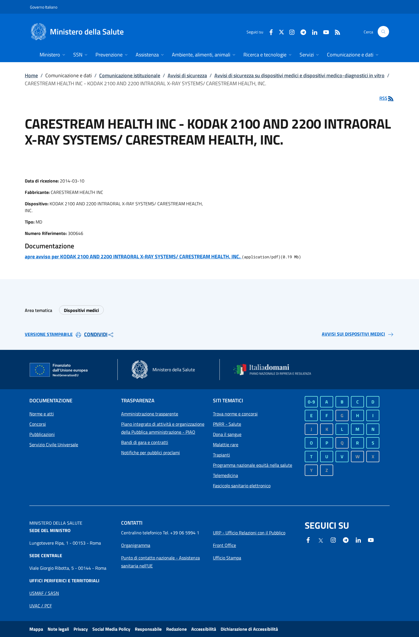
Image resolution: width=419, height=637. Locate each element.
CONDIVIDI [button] (95, 334)
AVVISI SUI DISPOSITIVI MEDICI (353, 333)
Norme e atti (41, 413)
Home (31, 75)
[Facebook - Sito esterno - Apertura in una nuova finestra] (268, 31)
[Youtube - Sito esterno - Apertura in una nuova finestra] (323, 31)
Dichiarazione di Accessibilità (249, 629)
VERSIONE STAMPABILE (49, 334)
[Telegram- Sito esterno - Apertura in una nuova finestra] (301, 31)
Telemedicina (225, 475)
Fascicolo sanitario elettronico (241, 485)
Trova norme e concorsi (235, 413)
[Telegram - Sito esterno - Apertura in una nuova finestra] (345, 539)
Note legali (58, 629)
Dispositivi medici (81, 310)
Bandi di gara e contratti (144, 442)
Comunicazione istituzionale (129, 75)
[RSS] (335, 31)
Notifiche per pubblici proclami (150, 452)
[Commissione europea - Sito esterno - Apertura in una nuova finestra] (59, 370)
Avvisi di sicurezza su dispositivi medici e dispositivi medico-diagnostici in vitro (299, 75)
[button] (383, 31)
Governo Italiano (43, 7)
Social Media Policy (111, 629)
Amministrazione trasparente (149, 413)
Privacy (81, 629)
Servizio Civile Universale (53, 444)
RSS (383, 98)
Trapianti (221, 454)
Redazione (176, 629)
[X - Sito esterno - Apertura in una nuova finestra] (281, 31)
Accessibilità (203, 629)
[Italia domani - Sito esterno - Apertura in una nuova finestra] (275, 369)
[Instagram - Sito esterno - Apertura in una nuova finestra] (289, 31)
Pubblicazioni (42, 434)
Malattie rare (225, 444)
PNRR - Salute (227, 424)
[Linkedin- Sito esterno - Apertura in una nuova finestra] (358, 539)
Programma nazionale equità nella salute (252, 465)
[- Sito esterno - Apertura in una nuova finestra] (370, 539)
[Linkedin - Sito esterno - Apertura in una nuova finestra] (312, 31)
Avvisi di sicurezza (187, 75)
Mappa (36, 629)
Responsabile (148, 629)
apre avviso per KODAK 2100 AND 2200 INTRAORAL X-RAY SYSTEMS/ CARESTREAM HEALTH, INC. (133, 256)
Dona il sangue (227, 434)
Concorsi (37, 424)
